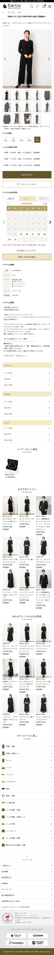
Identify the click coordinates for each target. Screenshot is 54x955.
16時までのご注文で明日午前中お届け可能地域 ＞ (27, 16)
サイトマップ (6, 889)
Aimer (14, 275)
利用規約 (5, 883)
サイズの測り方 (18, 286)
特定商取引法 (6, 877)
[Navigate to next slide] (48, 59)
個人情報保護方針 (8, 895)
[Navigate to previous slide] (5, 59)
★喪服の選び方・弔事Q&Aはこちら (16, 356)
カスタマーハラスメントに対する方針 (15, 907)
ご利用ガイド (6, 866)
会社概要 (5, 872)
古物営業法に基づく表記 (10, 901)
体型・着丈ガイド (18, 282)
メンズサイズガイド (19, 284)
